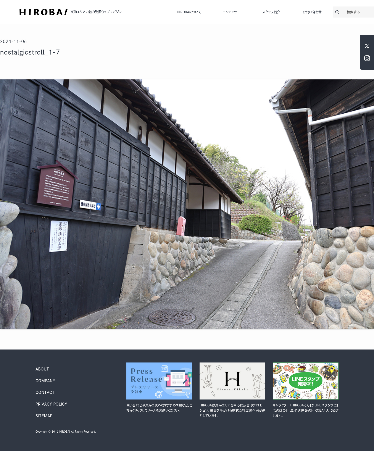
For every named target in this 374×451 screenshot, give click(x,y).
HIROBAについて (189, 12)
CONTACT (45, 392)
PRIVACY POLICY (51, 404)
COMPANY (45, 381)
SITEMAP (43, 416)
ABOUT (42, 369)
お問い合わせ (312, 12)
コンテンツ (230, 12)
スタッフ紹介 (271, 12)
